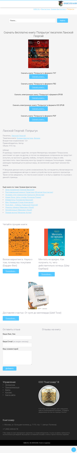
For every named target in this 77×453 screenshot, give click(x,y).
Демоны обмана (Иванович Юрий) (19, 207)
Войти (7, 390)
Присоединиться (12, 387)
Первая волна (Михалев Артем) (18, 212)
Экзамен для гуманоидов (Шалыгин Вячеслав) (24, 194)
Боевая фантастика (25, 138)
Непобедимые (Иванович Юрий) (18, 210)
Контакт (8, 392)
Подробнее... (11, 271)
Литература (10, 385)
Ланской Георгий (18, 135)
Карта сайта (10, 395)
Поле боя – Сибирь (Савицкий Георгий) (21, 205)
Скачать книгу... (38, 76)
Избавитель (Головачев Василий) (19, 200)
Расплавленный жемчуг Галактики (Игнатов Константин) (29, 192)
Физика (37, 138)
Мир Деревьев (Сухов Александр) (19, 202)
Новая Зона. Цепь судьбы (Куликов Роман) (23, 197)
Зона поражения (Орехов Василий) (19, 189)
